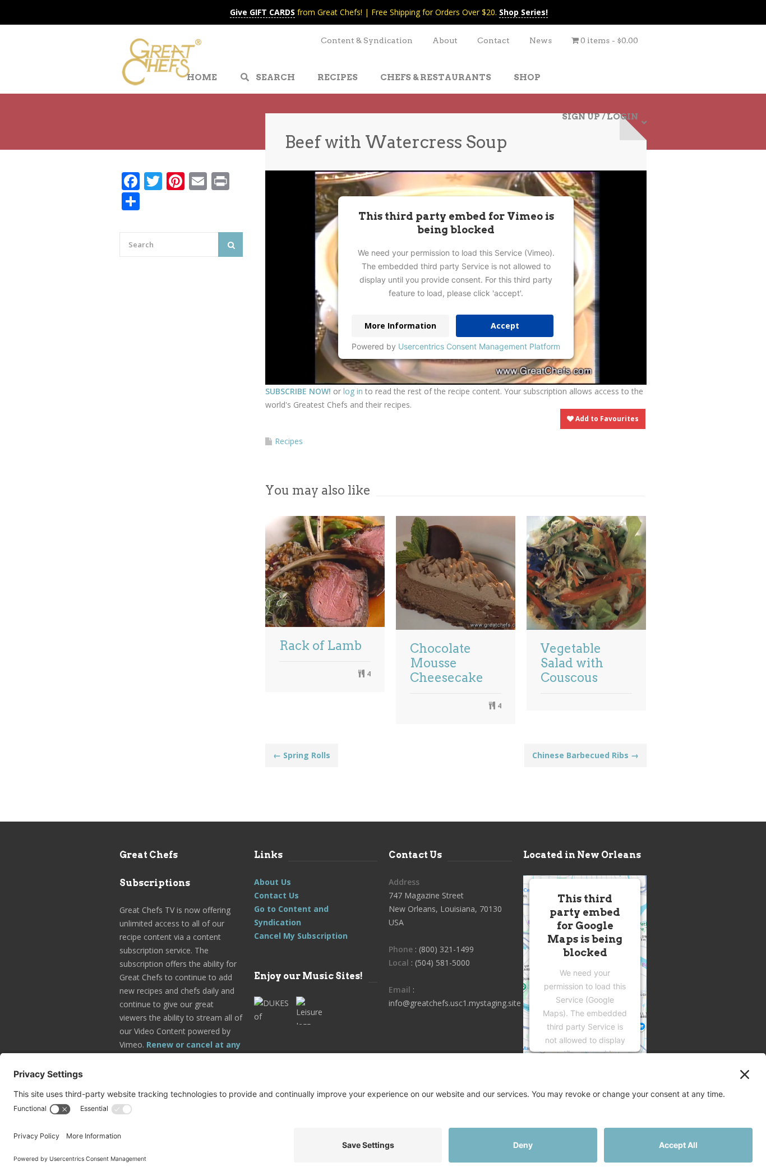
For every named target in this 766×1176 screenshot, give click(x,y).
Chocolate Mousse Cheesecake (446, 663)
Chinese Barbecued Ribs (585, 755)
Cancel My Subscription (301, 935)
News (540, 40)
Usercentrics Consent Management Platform (479, 346)
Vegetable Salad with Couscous (572, 663)
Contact (493, 40)
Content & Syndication (367, 40)
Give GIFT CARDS (262, 12)
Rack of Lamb (320, 645)
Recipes (289, 441)
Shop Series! (523, 12)
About (445, 40)
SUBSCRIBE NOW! (298, 391)
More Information (400, 325)
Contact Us (276, 895)
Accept (505, 325)
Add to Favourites (606, 418)
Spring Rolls (301, 755)
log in (353, 391)
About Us (272, 882)
